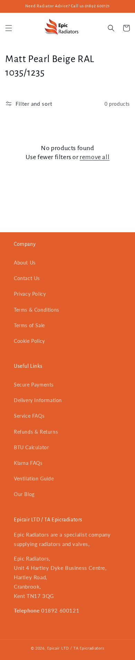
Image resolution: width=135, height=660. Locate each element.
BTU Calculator (31, 447)
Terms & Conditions (36, 310)
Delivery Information (38, 400)
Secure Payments (34, 385)
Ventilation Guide (34, 478)
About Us (25, 263)
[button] (8, 28)
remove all (94, 157)
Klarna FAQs (28, 463)
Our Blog (24, 494)
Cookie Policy (29, 341)
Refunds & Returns (36, 432)
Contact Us (27, 278)
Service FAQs (29, 416)
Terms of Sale (29, 325)
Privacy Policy (30, 294)
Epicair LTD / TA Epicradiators (75, 648)
